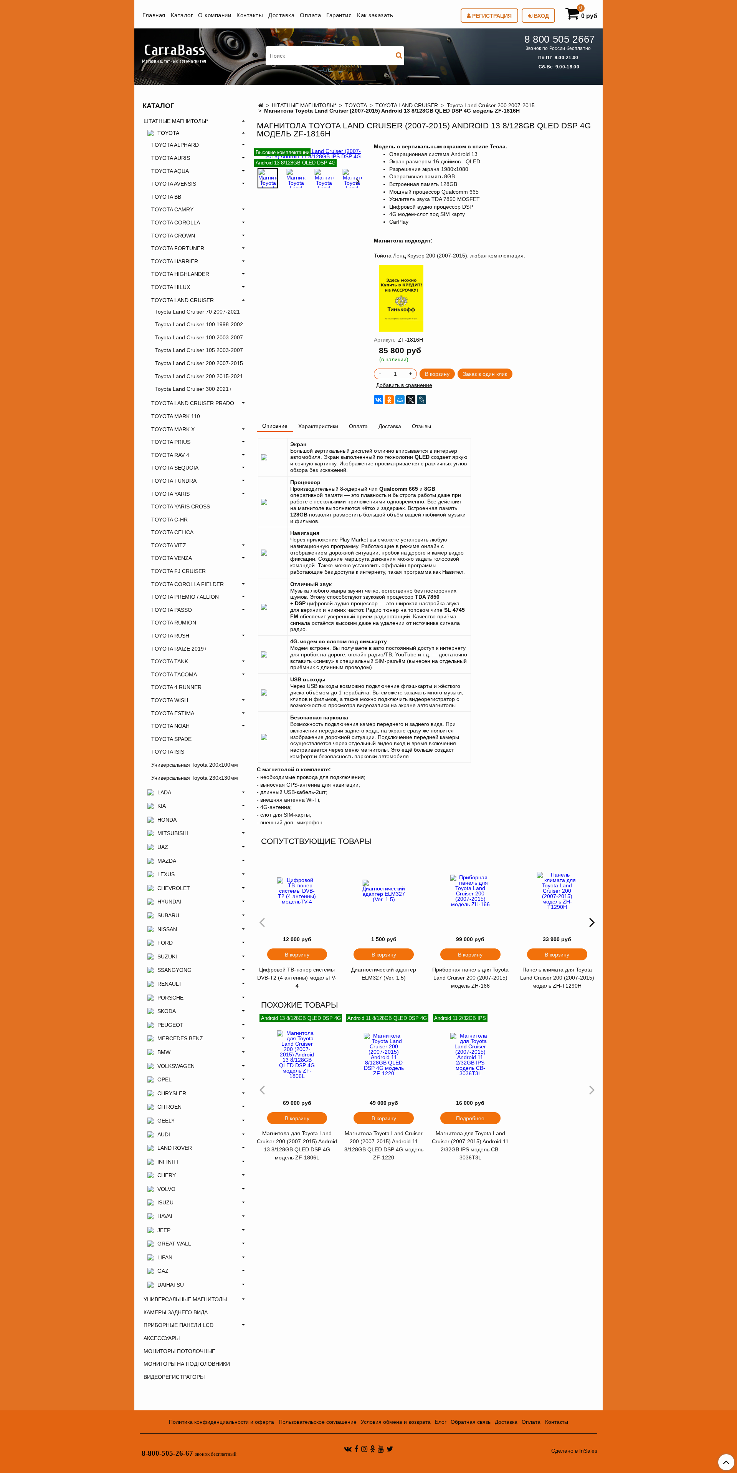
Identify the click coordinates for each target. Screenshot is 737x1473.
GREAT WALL (174, 1244)
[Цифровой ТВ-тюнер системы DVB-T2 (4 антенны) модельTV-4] (297, 890)
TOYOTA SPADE (171, 739)
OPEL (164, 1079)
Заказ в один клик (485, 374)
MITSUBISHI (172, 833)
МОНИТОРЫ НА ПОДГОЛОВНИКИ (187, 1364)
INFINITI (167, 1162)
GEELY (166, 1121)
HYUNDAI (169, 901)
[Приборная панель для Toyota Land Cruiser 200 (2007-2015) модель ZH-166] (470, 890)
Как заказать (375, 15)
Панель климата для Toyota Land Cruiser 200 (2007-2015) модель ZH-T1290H (557, 978)
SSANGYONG (174, 970)
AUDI (163, 1134)
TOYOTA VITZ (168, 545)
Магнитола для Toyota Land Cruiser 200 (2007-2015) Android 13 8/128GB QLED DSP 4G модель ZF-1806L (297, 1145)
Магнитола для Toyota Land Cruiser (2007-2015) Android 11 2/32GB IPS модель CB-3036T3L (470, 1145)
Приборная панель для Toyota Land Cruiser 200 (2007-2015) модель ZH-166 (470, 978)
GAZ (163, 1271)
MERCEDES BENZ (180, 1038)
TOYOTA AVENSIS (173, 184)
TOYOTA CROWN (173, 235)
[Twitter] (390, 1448)
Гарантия (339, 15)
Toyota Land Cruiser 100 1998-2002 (199, 324)
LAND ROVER (174, 1148)
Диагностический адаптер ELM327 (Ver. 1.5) (383, 974)
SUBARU (168, 915)
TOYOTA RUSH (170, 636)
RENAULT (169, 984)
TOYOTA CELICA (172, 532)
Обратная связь (471, 1422)
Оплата (310, 15)
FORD (165, 943)
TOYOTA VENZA (171, 558)
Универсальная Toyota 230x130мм (194, 778)
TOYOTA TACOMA (174, 674)
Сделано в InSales (574, 1450)
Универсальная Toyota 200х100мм (194, 765)
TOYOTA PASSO (171, 610)
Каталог (182, 15)
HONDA (167, 820)
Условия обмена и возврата (396, 1422)
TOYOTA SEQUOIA (174, 468)
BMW (163, 1052)
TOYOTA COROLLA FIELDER (187, 584)
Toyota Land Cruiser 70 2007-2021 (197, 312)
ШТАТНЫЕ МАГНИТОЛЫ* (304, 105)
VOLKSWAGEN (176, 1066)
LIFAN (164, 1257)
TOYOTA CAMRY (172, 209)
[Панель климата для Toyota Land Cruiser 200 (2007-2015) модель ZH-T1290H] (557, 890)
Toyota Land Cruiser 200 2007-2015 (491, 105)
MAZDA (166, 861)
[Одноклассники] (389, 399)
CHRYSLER (171, 1093)
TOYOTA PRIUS (170, 442)
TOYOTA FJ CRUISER (178, 571)
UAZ (162, 847)
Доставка (281, 15)
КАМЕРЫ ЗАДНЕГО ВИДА (176, 1312)
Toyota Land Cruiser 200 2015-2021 (199, 376)
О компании (214, 15)
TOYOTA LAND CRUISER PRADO (192, 403)
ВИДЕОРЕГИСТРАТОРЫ (174, 1377)
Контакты (249, 15)
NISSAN (167, 929)
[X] (410, 399)
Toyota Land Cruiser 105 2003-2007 (199, 350)
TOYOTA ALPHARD (175, 145)
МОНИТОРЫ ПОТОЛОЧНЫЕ (179, 1351)
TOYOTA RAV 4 (170, 455)
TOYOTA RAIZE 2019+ (179, 649)
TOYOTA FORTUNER (177, 248)
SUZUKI (167, 956)
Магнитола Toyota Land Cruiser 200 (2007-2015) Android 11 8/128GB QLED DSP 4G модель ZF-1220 (383, 1145)
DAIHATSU (170, 1285)
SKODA (166, 1011)
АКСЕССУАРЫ (162, 1338)
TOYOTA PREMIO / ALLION (185, 597)
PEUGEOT (170, 1025)
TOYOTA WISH (169, 700)
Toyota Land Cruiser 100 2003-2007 (199, 337)
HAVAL (165, 1216)
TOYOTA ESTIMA (172, 713)
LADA (164, 792)
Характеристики (318, 426)
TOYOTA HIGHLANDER (180, 274)
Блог (440, 1422)
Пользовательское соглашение (318, 1422)
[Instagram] (364, 1448)
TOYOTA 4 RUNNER (176, 687)
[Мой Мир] (400, 399)
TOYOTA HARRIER (174, 261)
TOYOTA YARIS (170, 494)
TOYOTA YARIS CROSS (180, 506)
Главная (153, 15)
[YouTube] (381, 1448)
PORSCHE (170, 998)
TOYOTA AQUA (170, 171)
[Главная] (260, 105)
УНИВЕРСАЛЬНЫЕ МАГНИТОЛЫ (185, 1299)
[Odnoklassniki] (372, 1448)
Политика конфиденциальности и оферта (221, 1422)
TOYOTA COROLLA (175, 222)
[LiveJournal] (421, 399)
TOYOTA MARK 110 (175, 416)
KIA (161, 806)
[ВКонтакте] (378, 399)
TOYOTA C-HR (169, 519)
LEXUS (166, 874)
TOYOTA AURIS (170, 158)
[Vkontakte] (348, 1448)
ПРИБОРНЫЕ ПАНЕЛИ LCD (178, 1325)
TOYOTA (356, 105)
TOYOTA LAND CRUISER (406, 105)
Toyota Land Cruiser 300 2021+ (193, 389)
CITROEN (169, 1107)
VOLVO (166, 1189)
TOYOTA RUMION (173, 622)
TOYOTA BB (166, 197)
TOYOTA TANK (169, 661)
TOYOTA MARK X (173, 429)
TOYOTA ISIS (167, 752)
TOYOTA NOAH (170, 726)
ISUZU (165, 1202)
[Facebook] (356, 1448)
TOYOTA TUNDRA (174, 481)
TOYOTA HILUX (170, 287)
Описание (275, 426)
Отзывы (421, 426)
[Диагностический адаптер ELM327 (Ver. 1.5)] (384, 890)
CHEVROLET (173, 888)
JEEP (163, 1230)
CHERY (166, 1175)
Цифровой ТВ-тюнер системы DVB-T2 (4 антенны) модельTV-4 (297, 978)
